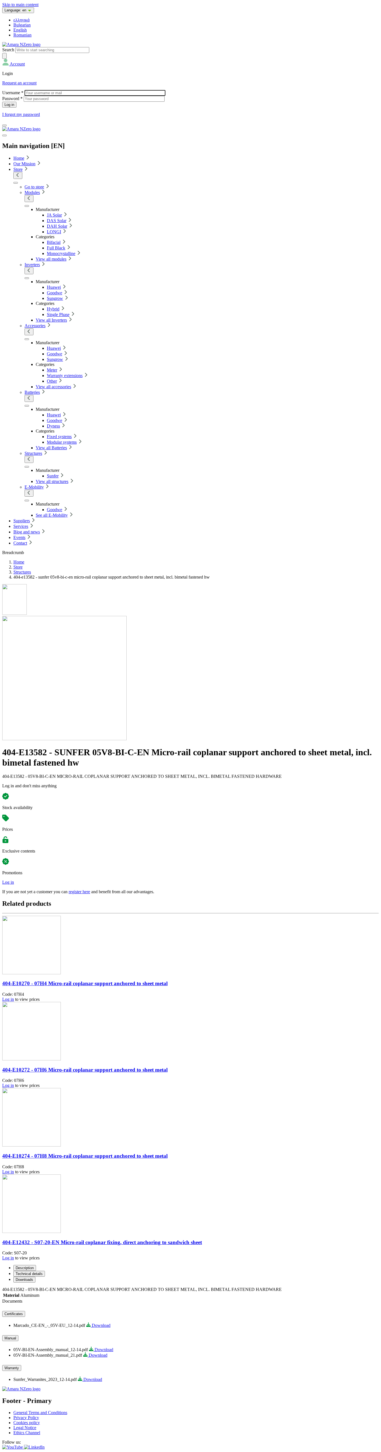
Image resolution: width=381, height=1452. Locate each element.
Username (12, 92)
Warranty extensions (65, 375)
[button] (13, 64)
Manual (10, 1338)
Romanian (22, 35)
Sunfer (53, 476)
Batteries (32, 392)
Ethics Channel (26, 1432)
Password (12, 98)
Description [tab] (25, 1268)
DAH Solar (57, 226)
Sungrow (55, 298)
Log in (8, 882)
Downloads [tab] (24, 1280)
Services (20, 526)
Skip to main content (20, 4)
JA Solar (54, 215)
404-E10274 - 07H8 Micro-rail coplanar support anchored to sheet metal (85, 1156)
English (20, 30)
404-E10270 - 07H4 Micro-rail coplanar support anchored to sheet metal (85, 983)
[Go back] (17, 175)
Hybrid (53, 309)
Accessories (35, 325)
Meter (52, 370)
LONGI (54, 231)
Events (19, 537)
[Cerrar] (4, 135)
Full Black (56, 248)
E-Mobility (34, 487)
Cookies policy (26, 1422)
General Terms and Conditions (40, 1412)
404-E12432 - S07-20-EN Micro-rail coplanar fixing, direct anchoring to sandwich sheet (102, 1242)
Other (52, 381)
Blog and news (26, 532)
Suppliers (21, 520)
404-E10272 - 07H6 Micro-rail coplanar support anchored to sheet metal (85, 1070)
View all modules (51, 259)
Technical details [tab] (29, 1274)
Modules (32, 192)
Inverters (32, 264)
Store (18, 169)
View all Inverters (51, 320)
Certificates (13, 1314)
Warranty (11, 1368)
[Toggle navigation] (4, 125)
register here (79, 891)
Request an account (19, 83)
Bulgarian (22, 25)
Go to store (34, 186)
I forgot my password (21, 114)
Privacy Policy (26, 1417)
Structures (33, 453)
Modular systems (62, 442)
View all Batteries (51, 447)
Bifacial (54, 242)
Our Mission (24, 163)
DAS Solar (56, 220)
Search (8, 49)
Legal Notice (24, 1427)
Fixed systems (59, 436)
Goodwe (54, 292)
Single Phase (58, 314)
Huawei (54, 287)
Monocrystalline (61, 253)
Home (18, 158)
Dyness (53, 426)
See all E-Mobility (52, 515)
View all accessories (53, 386)
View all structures (52, 481)
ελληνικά (21, 20)
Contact (20, 543)
